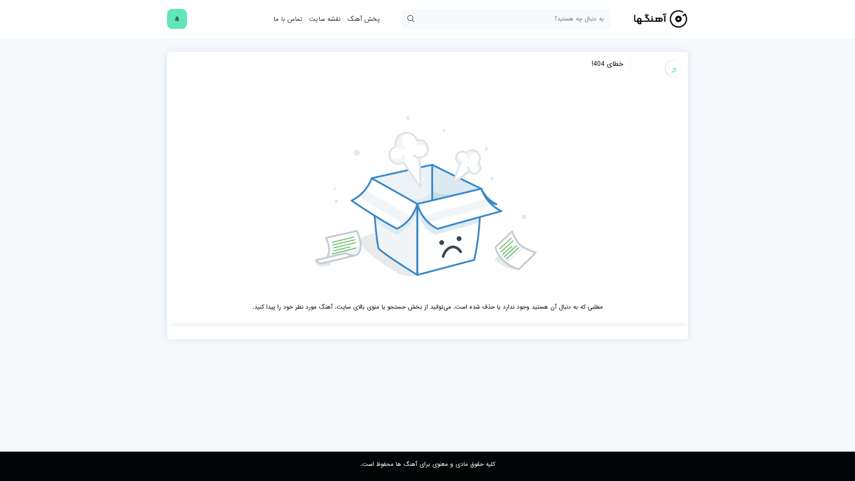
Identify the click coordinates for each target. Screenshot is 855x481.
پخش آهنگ (363, 19)
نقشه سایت (325, 19)
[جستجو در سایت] (410, 19)
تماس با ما (287, 19)
